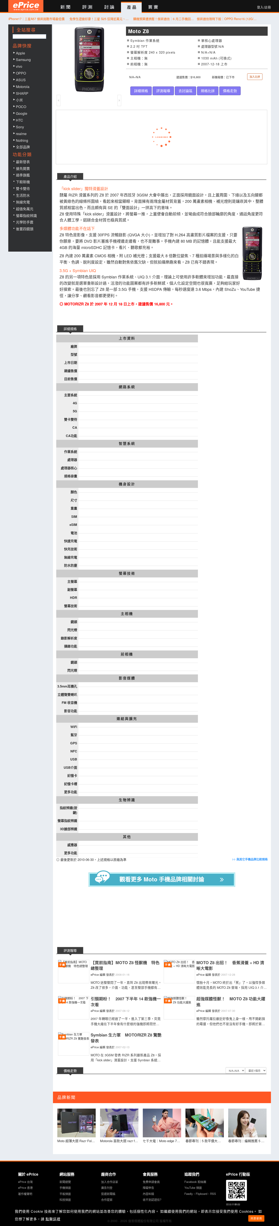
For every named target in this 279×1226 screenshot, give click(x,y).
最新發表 (23, 161)
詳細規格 (141, 90)
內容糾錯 (148, 1194)
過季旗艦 (23, 175)
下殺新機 (23, 181)
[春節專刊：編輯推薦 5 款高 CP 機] (247, 1123)
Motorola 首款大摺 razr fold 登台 (119, 1140)
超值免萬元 (24, 208)
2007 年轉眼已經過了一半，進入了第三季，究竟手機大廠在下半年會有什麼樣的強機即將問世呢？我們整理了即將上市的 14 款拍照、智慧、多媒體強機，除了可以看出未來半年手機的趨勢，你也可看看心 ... (126, 1021)
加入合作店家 (109, 1182)
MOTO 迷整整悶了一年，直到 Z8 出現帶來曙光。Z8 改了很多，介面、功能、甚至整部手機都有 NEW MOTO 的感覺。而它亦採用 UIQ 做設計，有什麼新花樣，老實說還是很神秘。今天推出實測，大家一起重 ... (126, 985)
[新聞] (65, 7)
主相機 (127, 613)
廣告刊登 (106, 1187)
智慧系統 (127, 443)
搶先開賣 (23, 168)
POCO (21, 106)
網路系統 (127, 386)
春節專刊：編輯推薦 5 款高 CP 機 (247, 1140)
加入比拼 (255, 76)
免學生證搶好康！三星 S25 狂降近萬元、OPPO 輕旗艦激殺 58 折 (100, 19)
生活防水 (23, 195)
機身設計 (127, 484)
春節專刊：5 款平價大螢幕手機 (204, 1140)
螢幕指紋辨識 (26, 215)
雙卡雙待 (23, 188)
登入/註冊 (264, 7)
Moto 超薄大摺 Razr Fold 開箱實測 (76, 1140)
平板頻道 (65, 1194)
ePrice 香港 (25, 1187)
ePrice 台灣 (25, 1182)
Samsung (23, 59)
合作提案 (106, 1199)
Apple (20, 53)
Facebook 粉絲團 (195, 1182)
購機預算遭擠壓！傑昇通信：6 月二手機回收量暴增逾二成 (163, 19)
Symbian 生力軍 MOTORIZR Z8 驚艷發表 (126, 1038)
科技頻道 (65, 1199)
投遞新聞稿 (108, 1194)
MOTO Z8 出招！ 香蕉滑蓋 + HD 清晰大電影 (230, 965)
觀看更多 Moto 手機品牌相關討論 (161, 879)
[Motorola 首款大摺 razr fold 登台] (119, 1123)
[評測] (87, 7)
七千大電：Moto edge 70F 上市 (162, 1140)
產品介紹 (70, 176)
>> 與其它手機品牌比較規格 (250, 859)
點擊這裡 (53, 1218)
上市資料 (127, 338)
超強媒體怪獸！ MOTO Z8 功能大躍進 (230, 1002)
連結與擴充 (127, 718)
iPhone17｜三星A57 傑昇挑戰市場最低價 (37, 19)
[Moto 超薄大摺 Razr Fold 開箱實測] (76, 1123)
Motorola (22, 86)
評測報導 (163, 90)
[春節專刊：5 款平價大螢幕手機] (204, 1123)
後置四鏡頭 (24, 228)
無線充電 (23, 202)
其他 (127, 836)
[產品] (131, 7)
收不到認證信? (152, 1199)
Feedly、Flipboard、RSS (200, 1194)
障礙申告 (148, 1187)
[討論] (109, 7)
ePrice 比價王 (25, 6)
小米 (19, 99)
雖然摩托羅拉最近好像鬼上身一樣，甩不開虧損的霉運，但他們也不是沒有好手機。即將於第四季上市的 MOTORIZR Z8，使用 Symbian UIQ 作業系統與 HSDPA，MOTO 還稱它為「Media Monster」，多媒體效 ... (230, 1021)
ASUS (21, 79)
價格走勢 (230, 90)
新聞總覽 (65, 1182)
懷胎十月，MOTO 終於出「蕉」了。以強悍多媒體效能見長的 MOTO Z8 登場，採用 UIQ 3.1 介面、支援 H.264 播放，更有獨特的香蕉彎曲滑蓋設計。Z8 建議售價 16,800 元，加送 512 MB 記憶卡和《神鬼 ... (231, 985)
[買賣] (153, 7)
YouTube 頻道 (193, 1187)
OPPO (21, 73)
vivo (19, 66)
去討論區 (185, 90)
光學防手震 (24, 222)
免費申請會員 (151, 1182)
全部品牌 (23, 146)
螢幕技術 (127, 573)
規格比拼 (208, 90)
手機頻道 (65, 1187)
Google (21, 113)
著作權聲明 (25, 1194)
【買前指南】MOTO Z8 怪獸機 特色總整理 (125, 965)
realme (21, 133)
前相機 (127, 654)
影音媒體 (127, 678)
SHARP (22, 93)
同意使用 (256, 1218)
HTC (19, 120)
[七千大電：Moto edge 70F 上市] (162, 1123)
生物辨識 (127, 800)
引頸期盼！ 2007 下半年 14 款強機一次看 (126, 1002)
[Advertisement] (165, 917)
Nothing (22, 140)
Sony (20, 126)
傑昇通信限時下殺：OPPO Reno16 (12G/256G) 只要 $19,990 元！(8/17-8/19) (227, 19)
